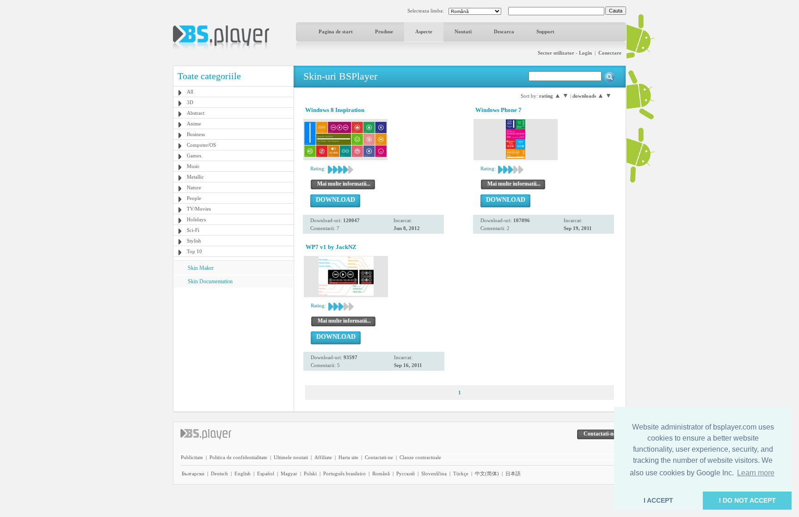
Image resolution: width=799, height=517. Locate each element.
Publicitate (192, 457)
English (242, 473)
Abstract (195, 113)
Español (265, 473)
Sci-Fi (193, 230)
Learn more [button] (755, 473)
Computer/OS (201, 145)
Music (193, 166)
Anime (194, 123)
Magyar (289, 473)
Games (194, 155)
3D (190, 102)
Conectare (609, 53)
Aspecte (423, 31)
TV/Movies (199, 209)
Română (381, 473)
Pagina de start (336, 31)
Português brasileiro (344, 473)
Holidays (196, 219)
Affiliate (323, 457)
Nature (194, 187)
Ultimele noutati (291, 457)
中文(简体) (487, 473)
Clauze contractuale (420, 457)
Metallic (195, 177)
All (190, 91)
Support (545, 31)
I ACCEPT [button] (658, 500)
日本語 (513, 473)
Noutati (463, 31)
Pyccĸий (405, 473)
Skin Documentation (210, 281)
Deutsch (219, 473)
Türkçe (460, 473)
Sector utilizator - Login (565, 53)
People (194, 198)
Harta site (348, 457)
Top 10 (194, 251)
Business (196, 134)
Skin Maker (201, 268)
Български (193, 473)
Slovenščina (434, 473)
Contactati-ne (379, 457)
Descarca (504, 31)
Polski (310, 473)
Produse (384, 31)
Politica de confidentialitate (238, 457)
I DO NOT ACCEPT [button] (747, 500)
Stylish (194, 240)
